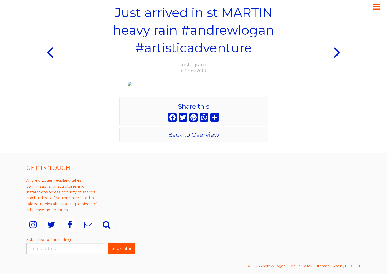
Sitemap (322, 266)
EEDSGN (352, 266)
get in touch (56, 209)
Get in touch (48, 167)
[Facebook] (172, 118)
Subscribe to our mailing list (51, 239)
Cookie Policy (300, 266)
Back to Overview (193, 134)
